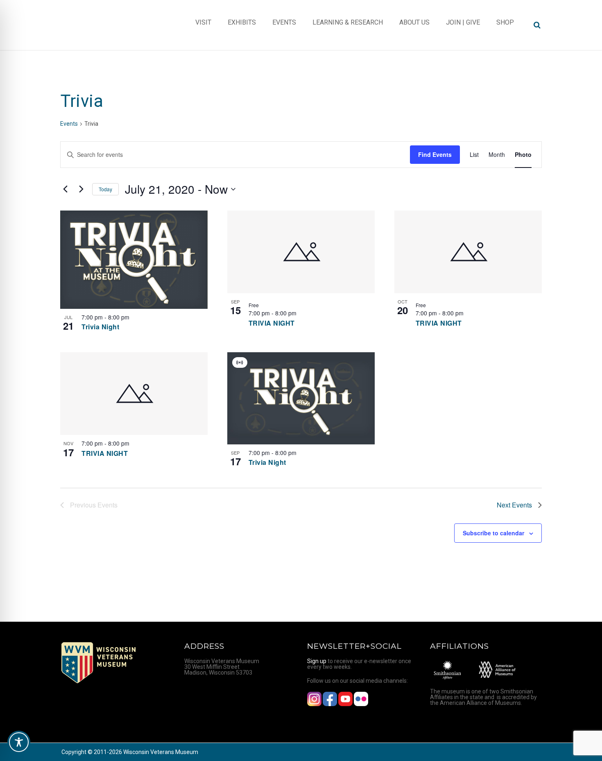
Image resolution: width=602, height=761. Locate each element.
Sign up (316, 661)
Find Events (435, 154)
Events (69, 123)
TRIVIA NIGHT (272, 323)
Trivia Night (100, 326)
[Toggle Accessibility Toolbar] (18, 742)
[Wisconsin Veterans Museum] (94, 25)
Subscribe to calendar (493, 533)
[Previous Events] (65, 189)
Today (105, 189)
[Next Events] (81, 189)
